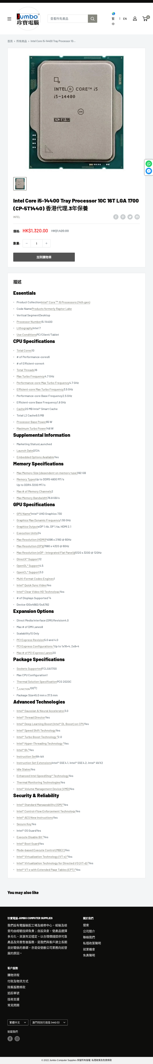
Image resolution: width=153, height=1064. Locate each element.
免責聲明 (89, 955)
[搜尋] (92, 19)
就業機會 (89, 949)
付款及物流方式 (17, 981)
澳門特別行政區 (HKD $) (45, 1022)
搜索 (86, 925)
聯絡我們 (89, 937)
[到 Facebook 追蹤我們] (10, 1038)
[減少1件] (27, 243)
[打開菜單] (9, 18)
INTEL (16, 217)
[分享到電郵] (137, 217)
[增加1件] (46, 243)
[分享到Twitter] (130, 217)
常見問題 (13, 1005)
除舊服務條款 (16, 987)
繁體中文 (15, 1022)
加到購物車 (44, 257)
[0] (145, 19)
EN (125, 18)
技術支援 (13, 999)
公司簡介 (89, 931)
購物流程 (13, 975)
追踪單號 (13, 993)
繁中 (113, 21)
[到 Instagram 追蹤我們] (17, 1038)
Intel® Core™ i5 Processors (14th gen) (65, 302)
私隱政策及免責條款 (102, 1060)
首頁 (10, 41)
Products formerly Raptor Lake (52, 308)
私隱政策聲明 (92, 943)
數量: (16, 243)
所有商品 (21, 41)
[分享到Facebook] (115, 217)
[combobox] (68, 19)
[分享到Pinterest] (123, 217)
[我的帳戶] (135, 19)
